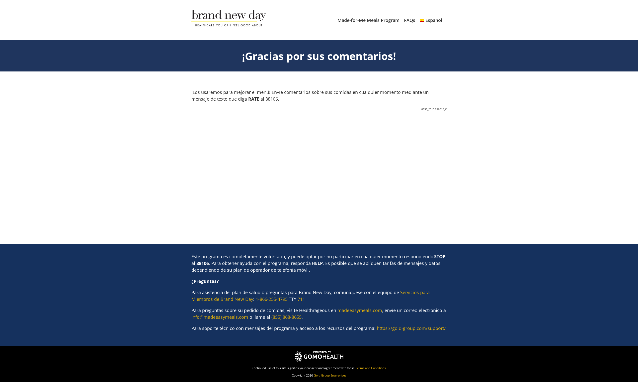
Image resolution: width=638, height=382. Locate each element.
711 (301, 299)
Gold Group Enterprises (330, 375)
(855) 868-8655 (286, 317)
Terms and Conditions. (371, 368)
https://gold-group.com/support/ (411, 328)
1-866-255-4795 (272, 299)
